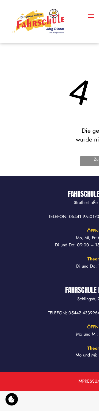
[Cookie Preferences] (12, 399)
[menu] (90, 15)
